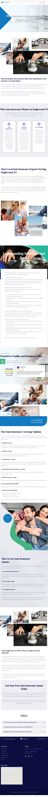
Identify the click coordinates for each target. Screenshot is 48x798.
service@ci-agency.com (9, 738)
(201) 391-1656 (41, 738)
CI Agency (3, 176)
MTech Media (35, 792)
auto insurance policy (16, 88)
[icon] (26, 756)
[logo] (5, 2)
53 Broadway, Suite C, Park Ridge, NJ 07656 (33, 748)
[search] (40, 2)
